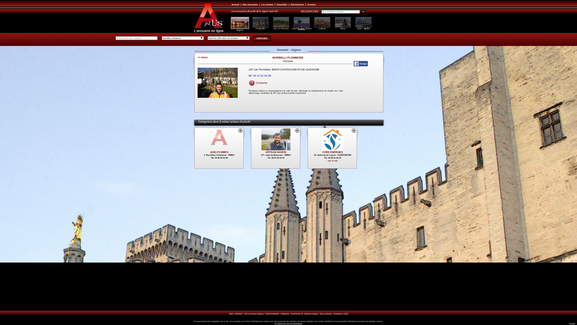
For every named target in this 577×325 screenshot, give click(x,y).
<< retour (203, 57)
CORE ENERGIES (332, 152)
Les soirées (267, 4)
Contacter (261, 82)
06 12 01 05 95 (262, 75)
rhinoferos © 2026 (340, 314)
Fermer (572, 323)
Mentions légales (311, 314)
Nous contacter (326, 314)
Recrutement (297, 4)
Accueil (235, 4)
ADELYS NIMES (219, 152)
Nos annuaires (250, 4)
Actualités (282, 4)
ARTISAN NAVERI (276, 152)
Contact (311, 4)
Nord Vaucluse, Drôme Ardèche (301, 28)
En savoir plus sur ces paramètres (288, 323)
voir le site (332, 161)
